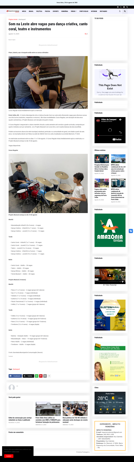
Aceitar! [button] (8, 456)
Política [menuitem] (39, 11)
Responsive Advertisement (48, 45)
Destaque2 (22, 19)
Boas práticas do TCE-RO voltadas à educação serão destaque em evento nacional (75, 420)
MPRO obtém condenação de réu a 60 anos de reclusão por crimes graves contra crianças (118, 169)
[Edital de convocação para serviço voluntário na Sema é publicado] (21, 408)
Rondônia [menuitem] (64, 11)
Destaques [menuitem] (103, 11)
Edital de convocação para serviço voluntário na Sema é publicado (20, 419)
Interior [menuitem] (94, 11)
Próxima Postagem (82, 452)
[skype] (127, 7)
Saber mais (15, 451)
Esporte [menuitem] (56, 11)
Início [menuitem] (24, 11)
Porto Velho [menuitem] (84, 11)
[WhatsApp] (36, 376)
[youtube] (124, 7)
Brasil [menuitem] (31, 11)
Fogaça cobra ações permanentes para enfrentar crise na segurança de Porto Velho (101, 193)
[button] (120, 11)
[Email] (45, 376)
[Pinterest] (41, 376)
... (17, 385)
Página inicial (13, 19)
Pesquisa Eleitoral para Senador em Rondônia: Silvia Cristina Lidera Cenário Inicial (102, 168)
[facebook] (118, 7)
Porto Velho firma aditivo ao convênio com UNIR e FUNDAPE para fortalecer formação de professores (48, 420)
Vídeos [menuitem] (73, 11)
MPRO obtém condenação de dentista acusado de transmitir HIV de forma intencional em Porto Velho (117, 194)
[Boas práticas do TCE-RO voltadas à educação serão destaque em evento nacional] (75, 408)
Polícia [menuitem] (47, 11)
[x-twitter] (121, 7)
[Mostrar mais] (49, 376)
